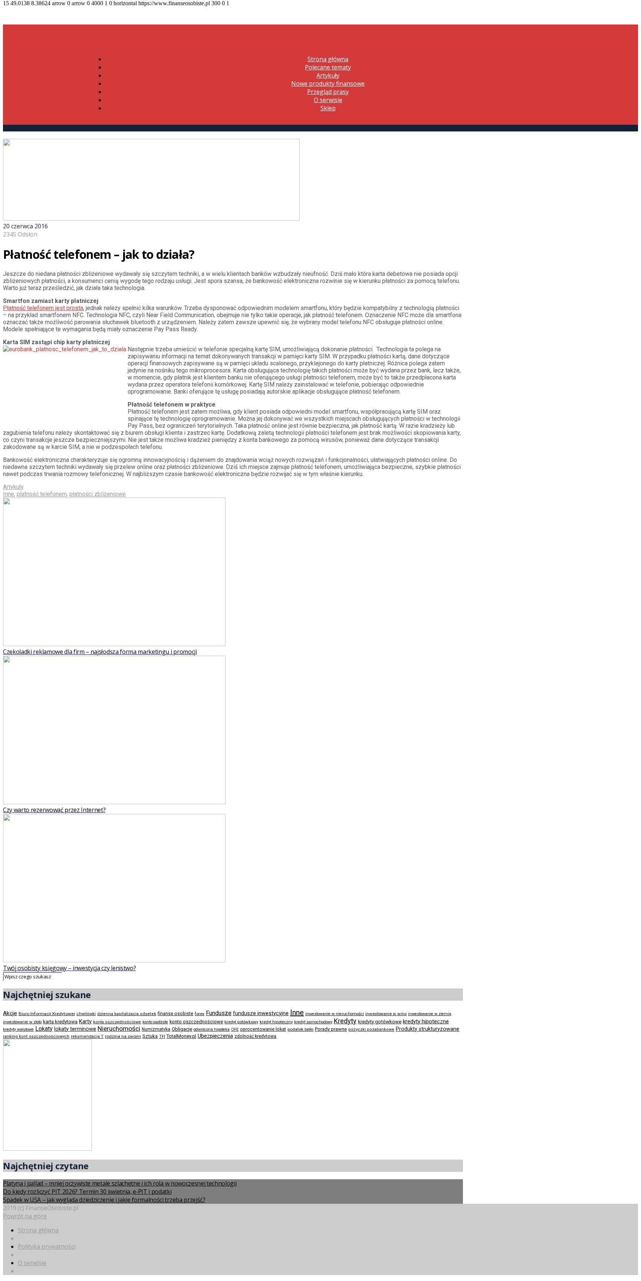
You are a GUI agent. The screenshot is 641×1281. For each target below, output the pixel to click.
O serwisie (328, 100)
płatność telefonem (42, 494)
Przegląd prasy (328, 92)
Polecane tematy (328, 67)
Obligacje (182, 1029)
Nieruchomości (119, 1028)
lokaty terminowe (75, 1029)
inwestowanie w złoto (22, 1022)
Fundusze (218, 1013)
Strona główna (328, 59)
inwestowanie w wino (386, 1013)
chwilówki (86, 1013)
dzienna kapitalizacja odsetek (126, 1013)
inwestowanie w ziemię (429, 1013)
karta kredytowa (60, 1021)
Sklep (328, 108)
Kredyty (345, 1021)
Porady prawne (331, 1029)
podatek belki (300, 1029)
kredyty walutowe (18, 1029)
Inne (8, 494)
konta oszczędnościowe (117, 1022)
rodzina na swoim (123, 1036)
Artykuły (327, 75)
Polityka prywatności (46, 1246)
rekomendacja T (87, 1036)
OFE (235, 1029)
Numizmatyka (156, 1029)
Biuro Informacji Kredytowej (47, 1013)
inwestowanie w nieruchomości (334, 1013)
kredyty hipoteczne (426, 1021)
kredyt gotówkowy (241, 1021)
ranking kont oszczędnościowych (36, 1036)
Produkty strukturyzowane (427, 1029)
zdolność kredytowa (255, 1036)
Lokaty (44, 1028)
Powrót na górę (25, 1216)
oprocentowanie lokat (263, 1029)
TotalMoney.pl (181, 1036)
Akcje (10, 1013)
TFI (162, 1036)
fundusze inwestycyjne (261, 1013)
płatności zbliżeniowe (97, 494)
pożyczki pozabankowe (371, 1029)
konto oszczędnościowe (196, 1021)
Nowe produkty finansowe (328, 83)
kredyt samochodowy (313, 1022)
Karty (85, 1021)
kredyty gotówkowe (379, 1021)
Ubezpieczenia (215, 1036)
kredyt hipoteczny (276, 1022)
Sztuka (150, 1036)
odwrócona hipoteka (212, 1029)
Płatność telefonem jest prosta (43, 308)
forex (199, 1013)
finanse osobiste (175, 1013)
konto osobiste (155, 1022)
